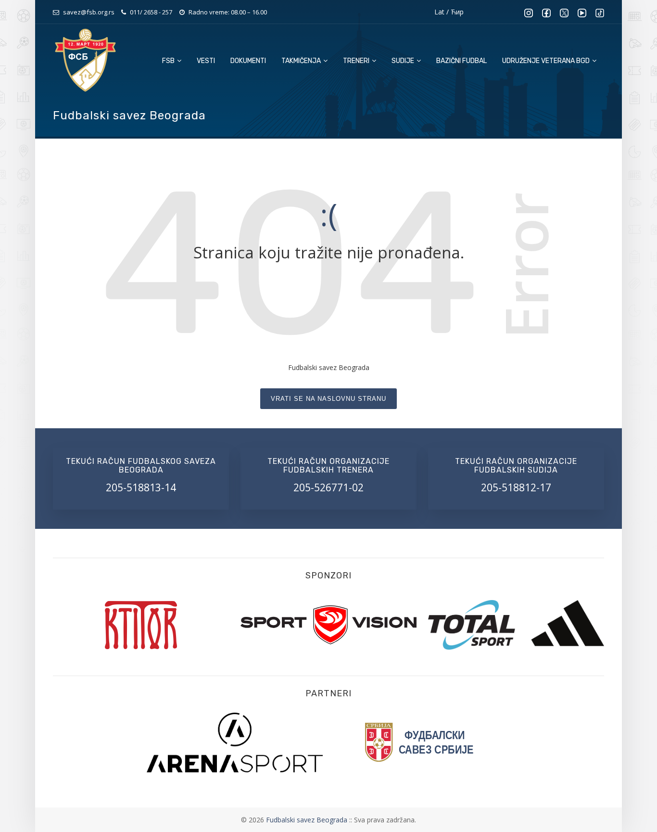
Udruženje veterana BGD (546, 61)
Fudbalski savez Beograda (307, 819)
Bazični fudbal (461, 61)
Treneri (357, 61)
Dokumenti (248, 61)
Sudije (404, 61)
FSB (169, 61)
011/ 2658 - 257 (151, 12)
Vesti (206, 61)
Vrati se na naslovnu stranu (328, 398)
